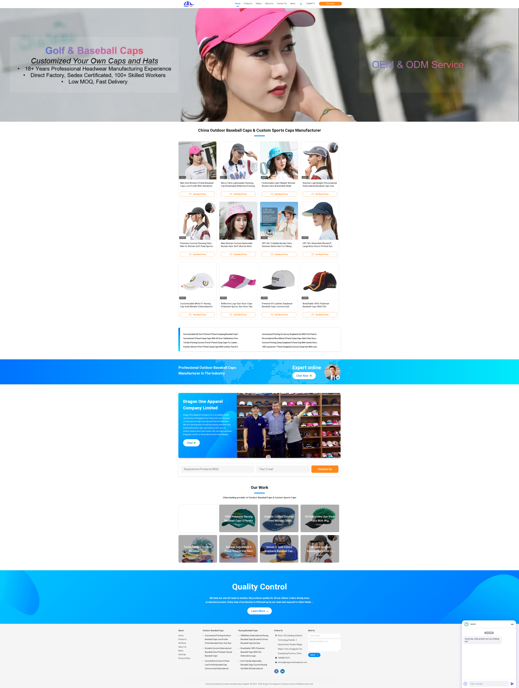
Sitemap (182, 654)
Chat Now (330, 4)
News (180, 651)
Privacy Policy (184, 658)
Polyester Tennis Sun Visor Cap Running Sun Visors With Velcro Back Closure (290, 345)
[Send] (512, 684)
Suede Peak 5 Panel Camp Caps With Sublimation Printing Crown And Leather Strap (211, 336)
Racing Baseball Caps (248, 630)
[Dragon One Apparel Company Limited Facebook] (276, 671)
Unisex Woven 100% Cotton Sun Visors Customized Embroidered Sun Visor (290, 336)
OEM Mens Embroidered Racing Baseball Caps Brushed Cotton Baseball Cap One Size (254, 639)
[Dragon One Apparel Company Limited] (189, 4)
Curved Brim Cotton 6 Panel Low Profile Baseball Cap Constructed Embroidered (217, 665)
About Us (182, 647)
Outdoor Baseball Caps (213, 630)
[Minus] (512, 624)
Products (182, 639)
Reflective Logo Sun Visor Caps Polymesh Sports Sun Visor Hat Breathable (236, 306)
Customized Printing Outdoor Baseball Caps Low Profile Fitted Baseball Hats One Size (218, 639)
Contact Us (325, 469)
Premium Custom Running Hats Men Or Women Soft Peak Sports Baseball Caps (196, 246)
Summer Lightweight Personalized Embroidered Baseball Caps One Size (320, 186)
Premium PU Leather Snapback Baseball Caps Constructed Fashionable (277, 306)
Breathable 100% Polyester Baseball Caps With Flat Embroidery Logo (316, 306)
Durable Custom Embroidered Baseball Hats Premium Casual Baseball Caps (218, 652)
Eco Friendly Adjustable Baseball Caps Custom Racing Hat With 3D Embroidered (254, 665)
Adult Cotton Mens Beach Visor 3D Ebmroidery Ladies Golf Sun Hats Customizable (290, 340)
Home (181, 635)
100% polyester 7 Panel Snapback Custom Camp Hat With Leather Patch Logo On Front (290, 332)
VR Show (182, 643)
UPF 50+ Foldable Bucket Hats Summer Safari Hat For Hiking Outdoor (277, 246)
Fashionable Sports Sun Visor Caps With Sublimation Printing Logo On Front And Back (211, 345)
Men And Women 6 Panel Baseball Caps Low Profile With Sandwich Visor (196, 186)
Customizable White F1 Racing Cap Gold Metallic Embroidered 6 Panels (196, 306)
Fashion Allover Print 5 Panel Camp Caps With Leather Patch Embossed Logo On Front (211, 332)
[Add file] (465, 684)
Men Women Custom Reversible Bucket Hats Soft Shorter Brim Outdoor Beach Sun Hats (236, 246)
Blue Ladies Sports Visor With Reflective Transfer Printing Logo (211, 340)
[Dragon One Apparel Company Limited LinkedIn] (282, 671)
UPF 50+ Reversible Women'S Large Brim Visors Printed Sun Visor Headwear (317, 246)
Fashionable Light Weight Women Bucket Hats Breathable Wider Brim (278, 186)
